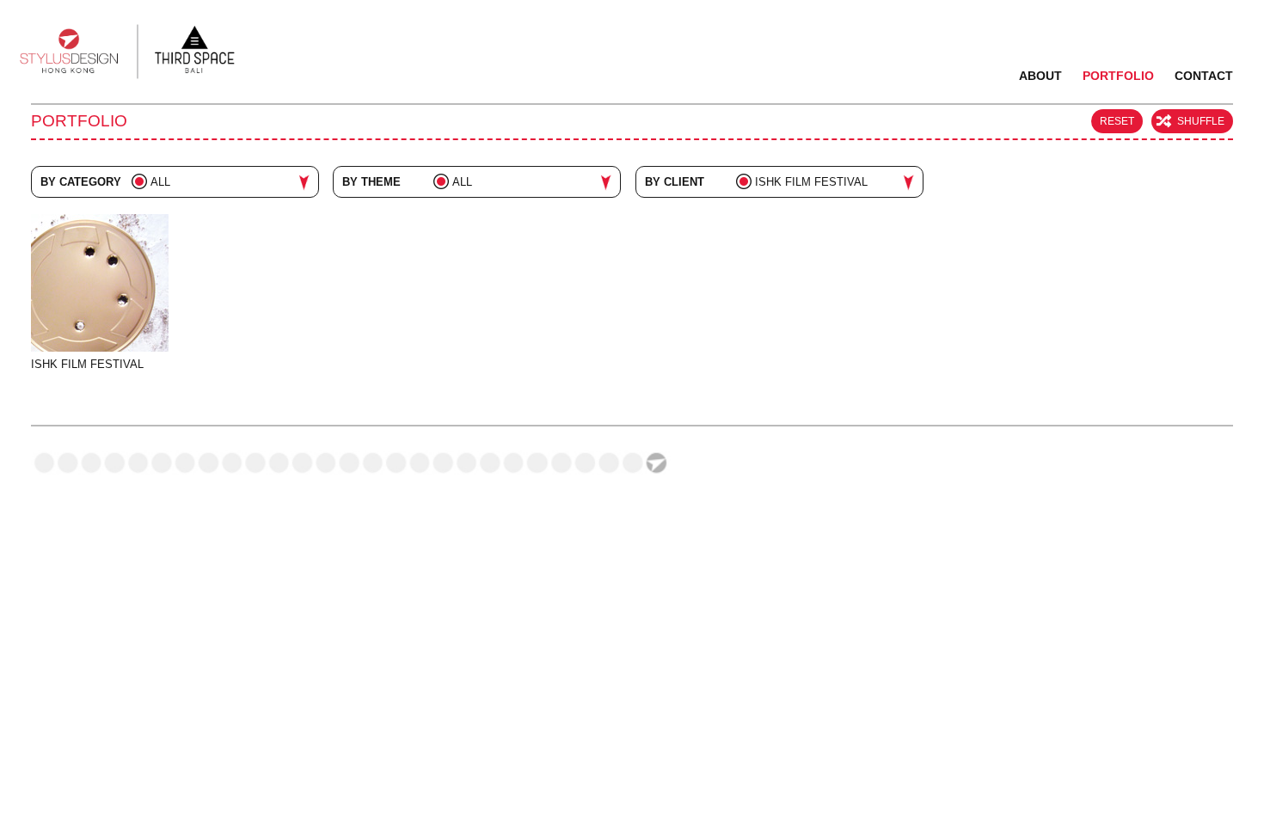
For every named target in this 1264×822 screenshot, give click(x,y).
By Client (674, 181)
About (1040, 76)
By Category (80, 181)
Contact (1204, 76)
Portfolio (1118, 76)
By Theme (371, 181)
